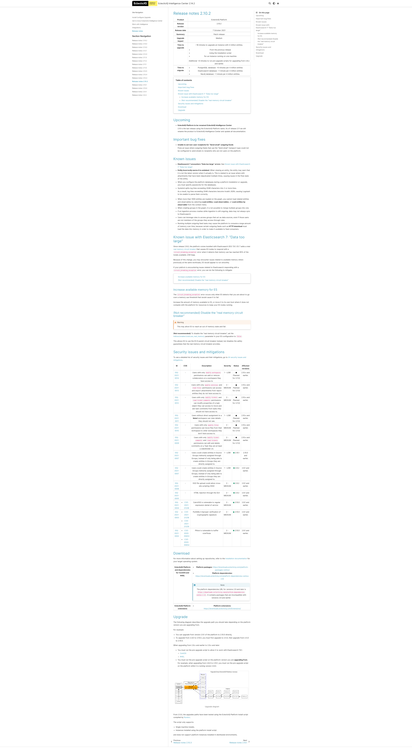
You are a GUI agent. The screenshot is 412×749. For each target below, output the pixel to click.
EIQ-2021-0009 (176, 440)
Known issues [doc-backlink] (184, 159)
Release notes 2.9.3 (139, 95)
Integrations (136, 27)
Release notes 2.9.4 (139, 92)
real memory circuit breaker (184, 249)
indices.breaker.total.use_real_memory (188, 336)
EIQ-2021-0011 (176, 418)
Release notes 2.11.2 (139, 61)
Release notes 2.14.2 (139, 40)
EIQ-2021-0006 (176, 486)
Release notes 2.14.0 (139, 44)
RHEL (182, 657)
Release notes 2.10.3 (139, 78)
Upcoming (182, 84)
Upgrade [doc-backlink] (180, 617)
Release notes (137, 31)
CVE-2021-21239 (186, 524)
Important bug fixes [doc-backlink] (189, 139)
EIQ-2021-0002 (176, 533)
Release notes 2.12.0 (139, 54)
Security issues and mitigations (190, 104)
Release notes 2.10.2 (140, 81)
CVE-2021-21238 (186, 515)
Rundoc (187, 717)
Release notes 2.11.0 (139, 68)
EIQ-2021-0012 (176, 400)
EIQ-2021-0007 (176, 455)
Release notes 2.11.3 (139, 57)
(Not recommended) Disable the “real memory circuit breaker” (206, 100)
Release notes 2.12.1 (139, 51)
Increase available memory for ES (195, 97)
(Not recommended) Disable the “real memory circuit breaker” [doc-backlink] (208, 314)
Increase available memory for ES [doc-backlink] (195, 289)
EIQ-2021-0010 (176, 428)
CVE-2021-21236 (186, 505)
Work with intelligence (140, 24)
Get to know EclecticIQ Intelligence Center (147, 21)
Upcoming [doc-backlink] (181, 120)
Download (182, 107)
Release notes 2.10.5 (139, 71)
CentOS (183, 653)
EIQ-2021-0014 (176, 375)
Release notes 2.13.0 (139, 47)
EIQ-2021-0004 (176, 505)
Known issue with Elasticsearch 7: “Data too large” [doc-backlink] (209, 239)
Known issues (183, 91)
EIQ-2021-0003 (176, 515)
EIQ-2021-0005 (176, 496)
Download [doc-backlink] (181, 553)
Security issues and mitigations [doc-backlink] (198, 352)
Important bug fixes (186, 87)
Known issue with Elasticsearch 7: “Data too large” (198, 94)
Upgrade (181, 110)
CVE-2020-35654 (186, 542)
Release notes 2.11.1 (139, 64)
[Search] (270, 3)
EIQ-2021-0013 (176, 388)
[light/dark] (274, 3)
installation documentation (236, 558)
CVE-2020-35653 (186, 533)
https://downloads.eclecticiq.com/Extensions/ (222, 608)
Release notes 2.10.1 (139, 85)
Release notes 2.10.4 (139, 74)
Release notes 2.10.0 (139, 88)
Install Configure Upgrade (141, 17)
